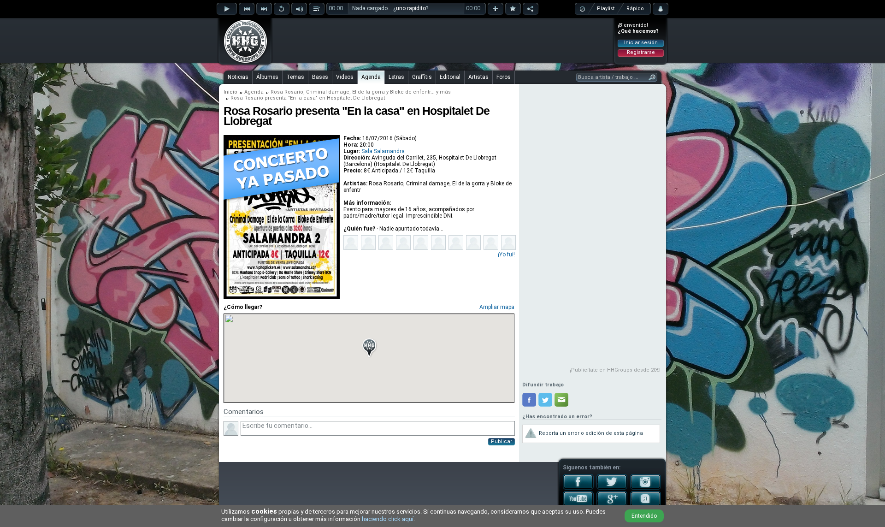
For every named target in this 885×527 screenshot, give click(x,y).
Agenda (371, 77)
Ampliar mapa (496, 307)
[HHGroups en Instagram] (645, 488)
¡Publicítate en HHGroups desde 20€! (615, 370)
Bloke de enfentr (410, 92)
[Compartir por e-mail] (561, 400)
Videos (345, 77)
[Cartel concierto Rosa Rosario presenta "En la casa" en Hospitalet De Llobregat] (282, 297)
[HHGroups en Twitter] (611, 488)
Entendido (644, 516)
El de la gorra (368, 92)
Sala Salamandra (383, 151)
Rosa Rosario (287, 92)
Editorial (450, 77)
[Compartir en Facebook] (529, 400)
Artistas (478, 77)
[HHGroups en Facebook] (578, 488)
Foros (503, 77)
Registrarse (641, 52)
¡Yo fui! (506, 254)
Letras (396, 77)
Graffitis (422, 77)
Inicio (230, 92)
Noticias (238, 77)
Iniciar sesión (641, 43)
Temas (295, 77)
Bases (320, 77)
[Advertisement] (443, 40)
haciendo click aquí (387, 518)
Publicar (501, 441)
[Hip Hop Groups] (242, 62)
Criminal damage (327, 92)
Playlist (605, 9)
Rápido (635, 9)
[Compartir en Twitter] (545, 400)
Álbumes (267, 77)
